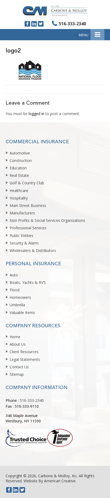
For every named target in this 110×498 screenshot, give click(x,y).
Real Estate (19, 175)
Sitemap (17, 374)
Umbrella (17, 304)
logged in (36, 113)
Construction (21, 160)
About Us (18, 344)
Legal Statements (25, 359)
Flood (14, 289)
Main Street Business (28, 205)
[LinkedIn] (34, 24)
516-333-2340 (72, 24)
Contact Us (19, 366)
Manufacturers (22, 212)
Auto (14, 274)
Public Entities (21, 235)
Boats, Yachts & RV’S (28, 282)
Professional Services (28, 227)
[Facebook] (27, 24)
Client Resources (24, 351)
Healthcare (19, 190)
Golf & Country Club (27, 182)
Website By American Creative (49, 480)
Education (18, 167)
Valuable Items (22, 312)
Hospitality (19, 198)
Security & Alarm (24, 243)
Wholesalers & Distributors (33, 250)
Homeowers (20, 297)
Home (15, 336)
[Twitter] (41, 24)
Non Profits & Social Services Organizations (47, 220)
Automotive (20, 153)
